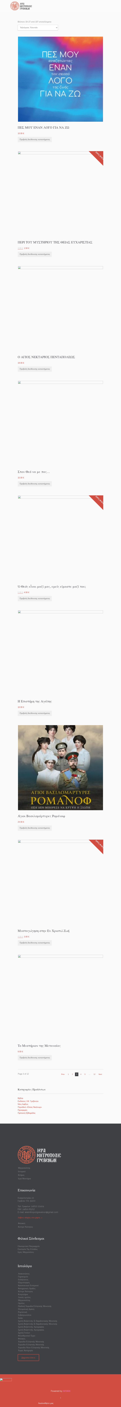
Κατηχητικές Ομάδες (27, 1288)
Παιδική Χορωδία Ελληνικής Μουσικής (34, 1306)
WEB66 (66, 1391)
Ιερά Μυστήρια (24, 1178)
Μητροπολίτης (24, 1168)
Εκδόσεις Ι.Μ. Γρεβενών (28, 1101)
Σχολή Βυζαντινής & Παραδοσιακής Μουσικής (37, 1321)
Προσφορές (22, 1110)
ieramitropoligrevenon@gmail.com (41, 1212)
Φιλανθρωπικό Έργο (26, 1335)
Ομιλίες (21, 1303)
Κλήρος (21, 1175)
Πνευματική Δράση (26, 1309)
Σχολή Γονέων (24, 1333)
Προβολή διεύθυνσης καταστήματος (35, 139)
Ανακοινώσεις (24, 1273)
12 (94, 1074)
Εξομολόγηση (24, 1282)
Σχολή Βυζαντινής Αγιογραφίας (31, 1327)
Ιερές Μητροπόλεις (26, 1252)
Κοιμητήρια (23, 1294)
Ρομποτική (22, 1312)
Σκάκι (20, 1318)
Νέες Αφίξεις (23, 1104)
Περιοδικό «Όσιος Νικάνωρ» (30, 1107)
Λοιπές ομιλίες (24, 1297)
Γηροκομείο (23, 1276)
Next (100, 1074)
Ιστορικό (22, 1171)
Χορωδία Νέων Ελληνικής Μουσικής (33, 1347)
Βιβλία (20, 1098)
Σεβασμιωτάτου (24, 1315)
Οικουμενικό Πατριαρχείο (29, 1246)
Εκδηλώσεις (23, 1279)
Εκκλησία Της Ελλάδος (28, 1249)
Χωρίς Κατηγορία (25, 1350)
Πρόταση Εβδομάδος (26, 1113)
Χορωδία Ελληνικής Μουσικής (31, 1341)
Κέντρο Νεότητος (25, 1227)
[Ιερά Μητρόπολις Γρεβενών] (62, 6)
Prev (63, 1074)
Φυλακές (21, 1223)
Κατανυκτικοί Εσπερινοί (28, 1285)
